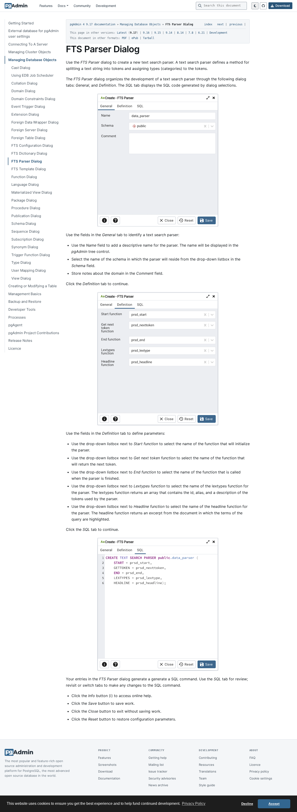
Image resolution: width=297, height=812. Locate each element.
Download (105, 771)
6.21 (201, 32)
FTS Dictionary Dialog (29, 153)
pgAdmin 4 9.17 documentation (92, 24)
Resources (206, 764)
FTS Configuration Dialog (32, 145)
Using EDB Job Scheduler (32, 75)
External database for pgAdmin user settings (33, 34)
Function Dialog (24, 177)
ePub (135, 38)
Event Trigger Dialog (28, 106)
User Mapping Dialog (28, 270)
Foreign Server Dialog (29, 130)
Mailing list (156, 764)
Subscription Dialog (27, 239)
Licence (14, 348)
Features (46, 6)
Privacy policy (259, 771)
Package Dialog (24, 200)
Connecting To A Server (28, 44)
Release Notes (20, 340)
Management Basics (24, 294)
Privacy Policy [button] (193, 803)
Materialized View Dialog (31, 192)
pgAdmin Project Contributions (33, 333)
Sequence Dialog (25, 231)
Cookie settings (260, 778)
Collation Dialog (24, 83)
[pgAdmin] (16, 6)
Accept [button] (274, 803)
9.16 (146, 32)
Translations (207, 771)
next (220, 24)
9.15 (157, 32)
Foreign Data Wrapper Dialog (34, 122)
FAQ (252, 758)
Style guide (207, 785)
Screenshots (107, 764)
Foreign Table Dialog (28, 138)
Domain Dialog (23, 91)
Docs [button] (62, 6)
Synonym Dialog (24, 247)
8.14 (180, 32)
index (208, 24)
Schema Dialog (23, 223)
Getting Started (21, 23)
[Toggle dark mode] (255, 5)
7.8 (190, 32)
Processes (17, 317)
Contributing (208, 758)
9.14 (169, 32)
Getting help (157, 758)
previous (235, 24)
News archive (158, 785)
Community (82, 6)
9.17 (133, 32)
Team (203, 778)
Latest (122, 32)
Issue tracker (157, 771)
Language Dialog (25, 184)
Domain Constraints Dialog (33, 99)
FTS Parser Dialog (26, 161)
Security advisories (162, 778)
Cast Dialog (20, 67)
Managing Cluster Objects (29, 52)
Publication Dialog (26, 216)
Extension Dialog (25, 114)
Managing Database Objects (32, 60)
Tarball (148, 38)
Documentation (109, 778)
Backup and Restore (24, 301)
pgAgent (15, 325)
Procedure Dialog (25, 208)
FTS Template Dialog (28, 169)
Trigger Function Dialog (30, 255)
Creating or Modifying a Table (32, 286)
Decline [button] (247, 803)
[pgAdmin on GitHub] (263, 5)
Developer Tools (22, 309)
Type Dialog (21, 262)
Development (106, 6)
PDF (124, 38)
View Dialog (21, 278)
